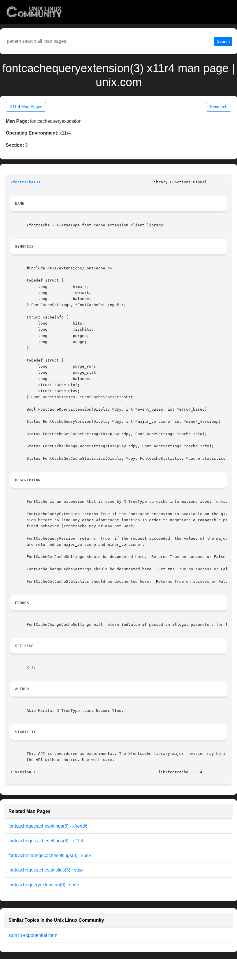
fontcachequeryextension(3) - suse (43, 884)
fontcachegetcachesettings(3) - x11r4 (46, 840)
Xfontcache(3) (25, 182)
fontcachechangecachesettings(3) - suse (49, 855)
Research (218, 106)
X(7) (31, 667)
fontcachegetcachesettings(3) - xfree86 (48, 826)
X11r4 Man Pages (26, 106)
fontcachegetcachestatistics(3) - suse (46, 869)
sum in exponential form (32, 935)
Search (223, 41)
